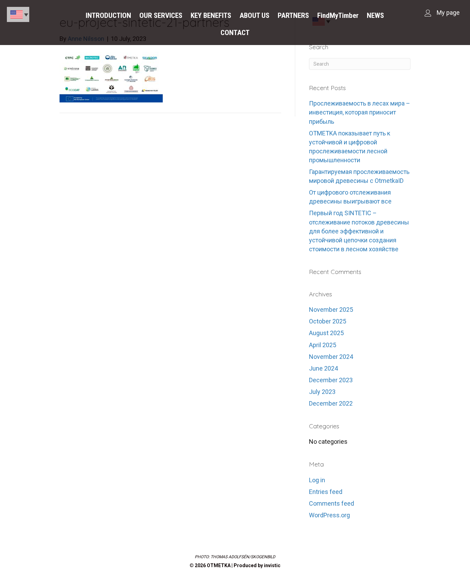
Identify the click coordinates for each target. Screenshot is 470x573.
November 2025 (331, 309)
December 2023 (331, 380)
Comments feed (331, 503)
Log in (317, 480)
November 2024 (331, 356)
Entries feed (325, 491)
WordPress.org (329, 515)
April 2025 (322, 345)
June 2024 (323, 368)
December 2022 (331, 403)
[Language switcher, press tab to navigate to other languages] (18, 14)
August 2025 (326, 333)
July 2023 (322, 391)
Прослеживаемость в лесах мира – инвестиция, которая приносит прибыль (359, 112)
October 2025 (327, 321)
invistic (272, 565)
